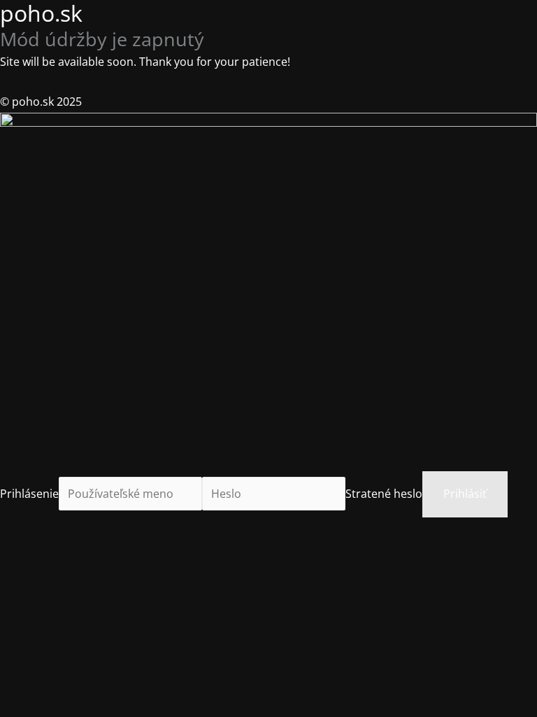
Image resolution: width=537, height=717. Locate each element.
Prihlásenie (29, 493)
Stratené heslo (383, 493)
